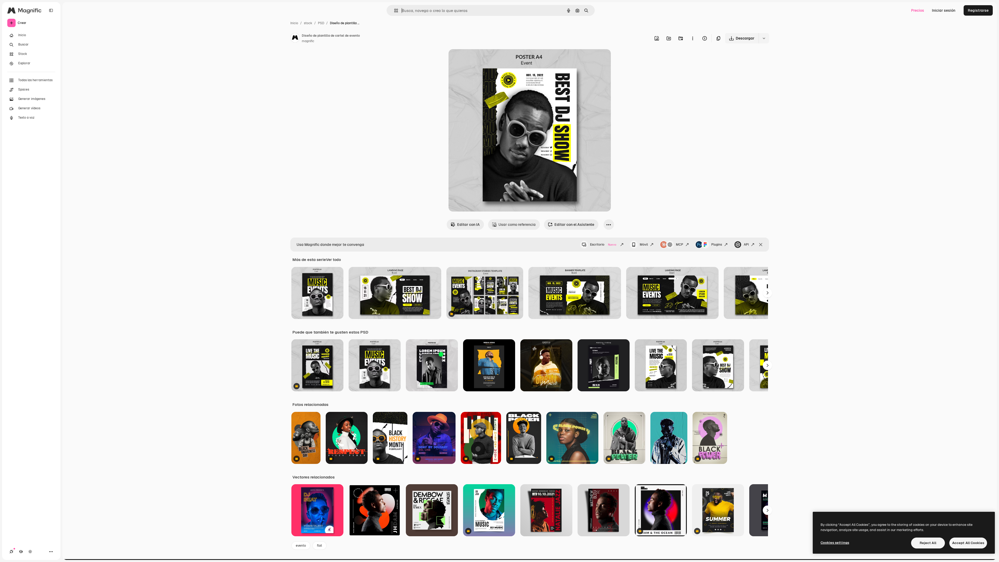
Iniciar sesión (943, 10)
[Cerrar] (761, 244)
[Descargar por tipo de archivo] (764, 38)
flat (319, 546)
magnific (308, 41)
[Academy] (21, 551)
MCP (679, 244)
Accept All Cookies (968, 543)
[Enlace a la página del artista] (295, 38)
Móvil (644, 244)
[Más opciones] (692, 38)
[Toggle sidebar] (51, 10)
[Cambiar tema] (30, 551)
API (746, 244)
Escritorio (603, 244)
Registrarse (978, 10)
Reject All (928, 543)
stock (308, 23)
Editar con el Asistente (574, 224)
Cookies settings (835, 542)
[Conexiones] (11, 551)
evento (301, 546)
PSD (321, 23)
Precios (917, 10)
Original (482, 59)
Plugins (716, 244)
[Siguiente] (767, 293)
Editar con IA (468, 224)
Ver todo (333, 259)
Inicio (294, 23)
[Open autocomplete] (394, 10)
